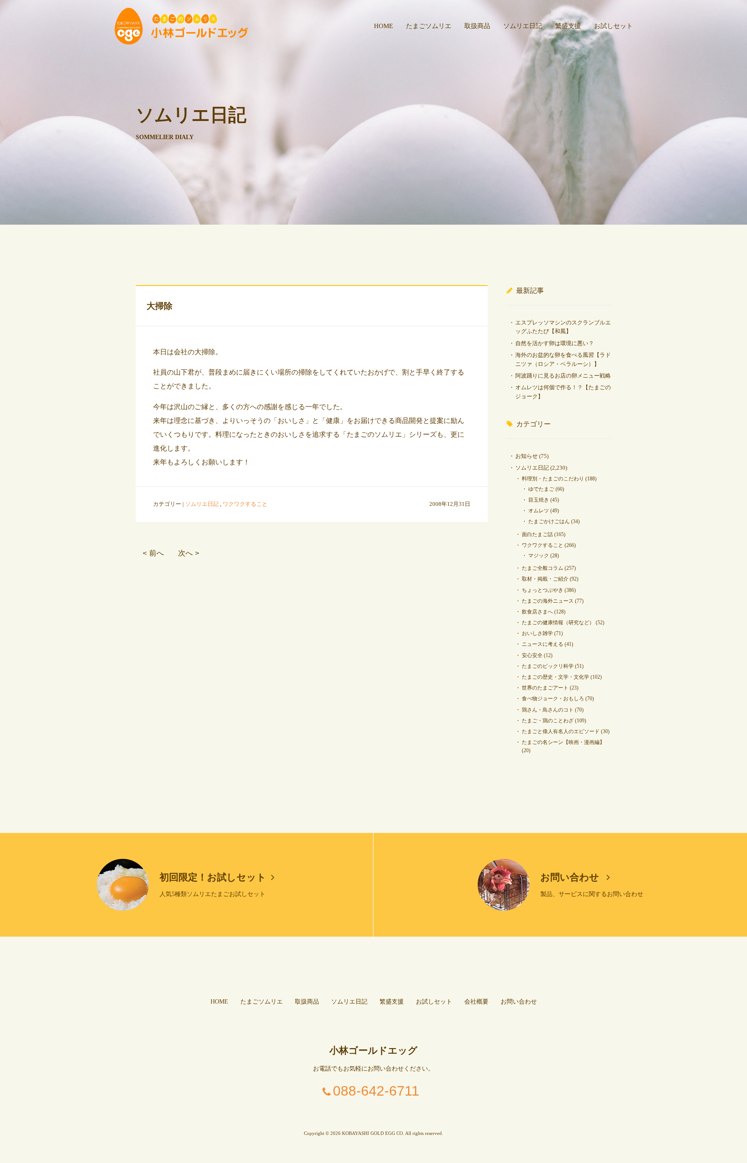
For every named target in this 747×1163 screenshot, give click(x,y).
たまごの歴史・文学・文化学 (555, 677)
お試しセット (613, 25)
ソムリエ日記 (522, 25)
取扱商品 (477, 25)
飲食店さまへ (537, 612)
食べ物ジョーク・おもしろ (553, 699)
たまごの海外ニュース (548, 601)
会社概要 (476, 1001)
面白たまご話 (537, 534)
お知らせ (526, 456)
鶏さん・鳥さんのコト (548, 710)
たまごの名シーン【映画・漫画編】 (563, 742)
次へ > (188, 553)
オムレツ (538, 511)
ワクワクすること (245, 504)
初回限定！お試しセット (213, 877)
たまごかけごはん (549, 521)
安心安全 (532, 655)
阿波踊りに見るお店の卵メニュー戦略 (563, 375)
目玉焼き (538, 500)
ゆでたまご (541, 489)
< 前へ (153, 553)
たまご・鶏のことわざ (548, 721)
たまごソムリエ (428, 25)
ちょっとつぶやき (542, 590)
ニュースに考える (542, 644)
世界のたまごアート (545, 688)
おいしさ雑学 (537, 633)
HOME (383, 25)
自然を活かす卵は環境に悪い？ (554, 343)
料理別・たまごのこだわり (553, 479)
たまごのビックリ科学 (548, 666)
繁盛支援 (568, 25)
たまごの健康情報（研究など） (558, 623)
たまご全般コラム (542, 568)
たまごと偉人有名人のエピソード (561, 731)
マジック (538, 556)
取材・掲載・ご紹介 (545, 579)
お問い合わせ (571, 877)
